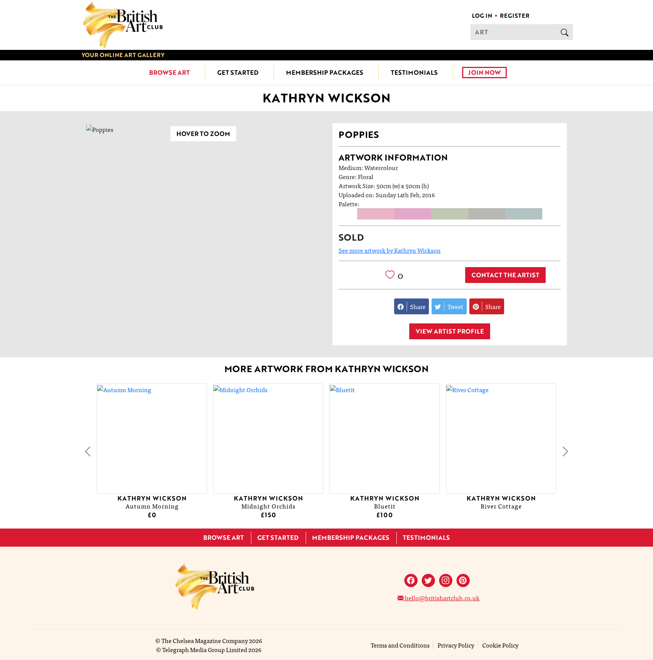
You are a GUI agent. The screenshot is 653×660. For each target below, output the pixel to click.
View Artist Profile (450, 331)
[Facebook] (411, 580)
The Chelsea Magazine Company (204, 640)
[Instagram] (445, 580)
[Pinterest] (463, 580)
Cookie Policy (500, 645)
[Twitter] (428, 580)
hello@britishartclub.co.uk (442, 598)
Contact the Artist (505, 275)
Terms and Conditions (400, 645)
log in (482, 15)
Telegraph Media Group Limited (204, 649)
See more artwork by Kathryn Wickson (390, 250)
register (514, 15)
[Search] (564, 32)
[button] (88, 451)
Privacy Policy (456, 645)
